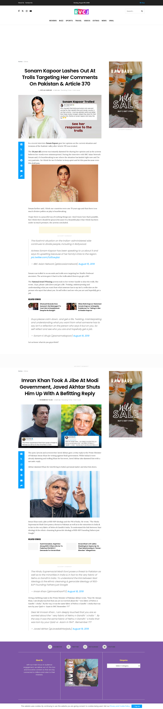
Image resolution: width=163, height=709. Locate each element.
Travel (78, 20)
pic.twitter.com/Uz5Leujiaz (45, 257)
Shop (143, 3)
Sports (69, 20)
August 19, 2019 (81, 335)
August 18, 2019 (75, 591)
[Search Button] (142, 11)
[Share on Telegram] (21, 160)
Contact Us (28, 3)
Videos (87, 20)
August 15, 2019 (86, 264)
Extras (96, 20)
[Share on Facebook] (21, 144)
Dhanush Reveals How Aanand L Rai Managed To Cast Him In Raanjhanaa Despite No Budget (50, 307)
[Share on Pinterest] (21, 165)
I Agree (137, 706)
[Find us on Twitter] (23, 11)
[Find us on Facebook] (18, 11)
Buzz (61, 20)
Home (20, 62)
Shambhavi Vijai (46, 400)
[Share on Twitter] (21, 149)
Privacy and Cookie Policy (120, 706)
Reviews (53, 20)
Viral (111, 20)
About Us (21, 3)
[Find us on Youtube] (31, 11)
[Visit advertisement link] (125, 95)
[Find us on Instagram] (26, 11)
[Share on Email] (21, 171)
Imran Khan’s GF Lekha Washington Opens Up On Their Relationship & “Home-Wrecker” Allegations (89, 547)
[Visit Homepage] (81, 11)
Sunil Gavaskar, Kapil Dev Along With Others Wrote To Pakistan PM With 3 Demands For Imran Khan (51, 547)
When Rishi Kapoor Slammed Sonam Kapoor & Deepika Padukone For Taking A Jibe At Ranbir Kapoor (89, 307)
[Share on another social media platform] (21, 176)
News (104, 20)
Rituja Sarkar (46, 90)
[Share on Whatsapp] (21, 155)
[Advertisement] (81, 41)
